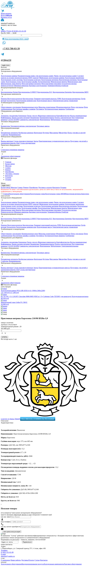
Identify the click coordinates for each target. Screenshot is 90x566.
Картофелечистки (63, 116)
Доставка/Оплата (27, 560)
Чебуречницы (56, 120)
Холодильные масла (44, 101)
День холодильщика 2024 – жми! (16, 39)
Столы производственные (23, 141)
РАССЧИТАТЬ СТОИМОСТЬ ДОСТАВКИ (37, 419)
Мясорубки (63, 133)
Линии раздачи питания (21, 118)
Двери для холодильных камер (65, 76)
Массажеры (54, 133)
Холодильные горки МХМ (55, 194)
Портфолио (9, 172)
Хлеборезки (69, 109)
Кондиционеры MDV (80, 92)
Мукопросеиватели (63, 107)
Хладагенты (11, 101)
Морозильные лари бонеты (11, 84)
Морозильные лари (75, 82)
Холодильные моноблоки (74, 78)
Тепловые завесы (43, 126)
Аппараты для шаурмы (9, 116)
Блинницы (22, 116)
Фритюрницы (45, 120)
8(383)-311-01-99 (20, 31)
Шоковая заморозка (21, 86)
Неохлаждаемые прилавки (51, 84)
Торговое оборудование (73, 564)
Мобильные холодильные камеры (52, 78)
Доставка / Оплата (12, 174)
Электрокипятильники (69, 120)
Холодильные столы (13, 82)
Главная (8, 162)
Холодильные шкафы (29, 82)
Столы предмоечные (27, 143)
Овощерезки (34, 118)
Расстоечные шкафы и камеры (24, 109)
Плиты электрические (63, 118)
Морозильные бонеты (59, 82)
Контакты (9, 176)
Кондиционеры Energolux (62, 92)
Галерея (8, 177)
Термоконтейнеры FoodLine (57, 86)
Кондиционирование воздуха (33, 564)
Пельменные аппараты (9, 133)
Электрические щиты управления (65, 101)
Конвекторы (5, 126)
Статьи (37, 560)
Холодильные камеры (9, 76)
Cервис (8, 168)
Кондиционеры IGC (44, 92)
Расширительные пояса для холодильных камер (35, 76)
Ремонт (8, 170)
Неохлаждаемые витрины (31, 84)
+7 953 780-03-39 (11, 48)
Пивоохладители (7, 86)
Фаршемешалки (15, 135)
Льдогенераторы (44, 82)
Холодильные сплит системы (12, 80)
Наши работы (16, 560)
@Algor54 (6, 60)
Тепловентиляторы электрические (23, 126)
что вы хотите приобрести (11, 527)
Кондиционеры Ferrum (9, 92)
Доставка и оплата (45, 187)
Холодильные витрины (50, 80)
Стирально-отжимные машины (12, 150)
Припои (4, 99)
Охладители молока (69, 84)
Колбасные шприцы (25, 133)
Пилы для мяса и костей (77, 133)
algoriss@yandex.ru (8, 23)
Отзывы (8, 179)
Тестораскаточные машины (54, 109)
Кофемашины (6, 118)
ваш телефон (5, 522)
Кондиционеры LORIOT (27, 92)
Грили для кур (32, 116)
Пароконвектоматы (47, 118)
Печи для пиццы (77, 107)
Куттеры (46, 133)
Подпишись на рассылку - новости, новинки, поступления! (23, 540)
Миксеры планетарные (47, 107)
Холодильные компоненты (54, 564)
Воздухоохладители (14, 99)
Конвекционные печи (30, 107)
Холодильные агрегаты (32, 80)
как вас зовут (6, 517)
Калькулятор (10, 164)
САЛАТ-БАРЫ (13, 120)
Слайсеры (4, 135)
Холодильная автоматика (71, 99)
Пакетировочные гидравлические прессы (54, 141)
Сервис (20, 187)
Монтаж (8, 166)
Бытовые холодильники (38, 86)
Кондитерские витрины (68, 80)
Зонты (35, 141)
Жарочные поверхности (47, 116)
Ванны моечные (7, 141)
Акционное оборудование (10, 156)
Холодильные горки (37, 194)
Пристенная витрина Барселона (77, 194)
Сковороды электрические (29, 120)
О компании (5, 560)
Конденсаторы (28, 99)
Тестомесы (40, 109)
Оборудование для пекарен (11, 107)
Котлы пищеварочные (78, 116)
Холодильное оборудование (19, 194)
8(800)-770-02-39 (7, 31)
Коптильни (38, 133)
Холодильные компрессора (26, 101)
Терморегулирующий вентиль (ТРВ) (48, 99)
